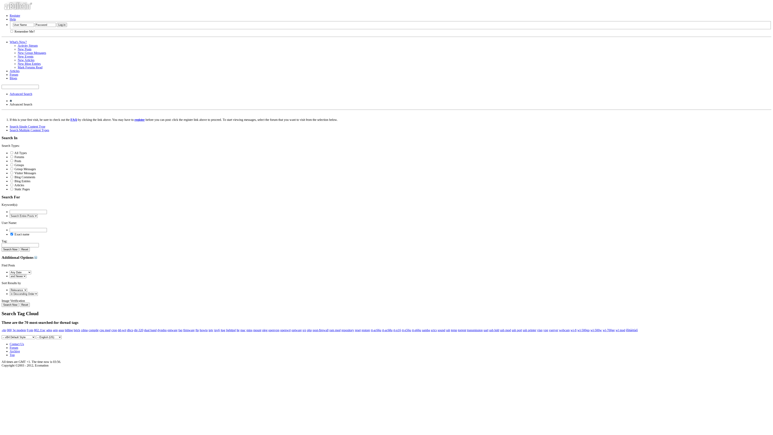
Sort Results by (11, 283)
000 (9, 330)
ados (49, 330)
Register (15, 15)
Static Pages (22, 189)
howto (204, 330)
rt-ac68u (387, 330)
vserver (553, 330)
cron (114, 330)
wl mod (620, 330)
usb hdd (494, 330)
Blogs (13, 78)
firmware (189, 330)
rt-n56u (406, 330)
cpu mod (105, 330)
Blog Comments (24, 177)
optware (296, 330)
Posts (17, 161)
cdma (84, 330)
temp (454, 330)
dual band (150, 330)
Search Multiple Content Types (29, 130)
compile (94, 330)
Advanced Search (21, 94)
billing (69, 330)
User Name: (9, 223)
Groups (19, 165)
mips (249, 330)
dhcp (130, 330)
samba (426, 330)
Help (13, 19)
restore (366, 330)
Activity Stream (28, 45)
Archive (15, 351)
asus (61, 330)
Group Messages (25, 169)
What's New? (18, 42)
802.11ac (39, 330)
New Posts (24, 49)
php (309, 330)
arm (55, 330)
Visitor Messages (25, 173)
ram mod (335, 330)
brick (77, 330)
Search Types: (11, 145)
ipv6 (217, 330)
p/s (304, 330)
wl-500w (596, 330)
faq (180, 330)
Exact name (21, 234)
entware (172, 330)
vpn (545, 330)
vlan (540, 330)
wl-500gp (583, 330)
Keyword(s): (10, 204)
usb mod (505, 330)
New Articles (26, 60)
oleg (265, 330)
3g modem (19, 330)
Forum (14, 74)
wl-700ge (609, 330)
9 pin (30, 330)
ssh (448, 330)
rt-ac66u (376, 330)
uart (486, 330)
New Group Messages (32, 53)
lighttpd (231, 330)
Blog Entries (22, 181)
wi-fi (573, 330)
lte (238, 330)
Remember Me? (24, 31)
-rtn (4, 330)
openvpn (273, 330)
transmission (475, 330)
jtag (223, 330)
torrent (462, 330)
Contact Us (17, 344)
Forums (19, 157)
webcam (564, 330)
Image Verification (13, 300)
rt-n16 (397, 330)
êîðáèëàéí (632, 330)
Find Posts (8, 265)
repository (347, 330)
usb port (517, 330)
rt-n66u (416, 330)
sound (441, 330)
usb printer (529, 330)
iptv (211, 330)
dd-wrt (122, 330)
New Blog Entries (29, 63)
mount (257, 330)
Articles (15, 71)
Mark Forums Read (30, 67)
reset (358, 330)
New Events (25, 56)
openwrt (285, 330)
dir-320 (138, 330)
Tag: (4, 241)
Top (12, 355)
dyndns (162, 330)
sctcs (434, 330)
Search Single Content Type (27, 126)
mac (243, 330)
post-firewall (321, 330)
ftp (197, 330)
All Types (20, 153)
